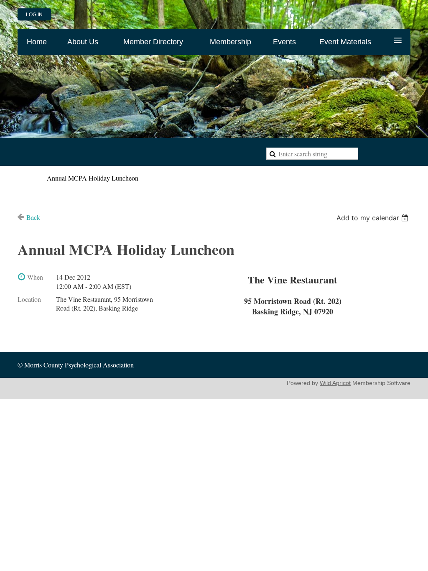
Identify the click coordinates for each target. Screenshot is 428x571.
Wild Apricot (335, 383)
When (35, 277)
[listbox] (373, 218)
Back (33, 217)
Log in (34, 15)
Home (26, 177)
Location (29, 299)
